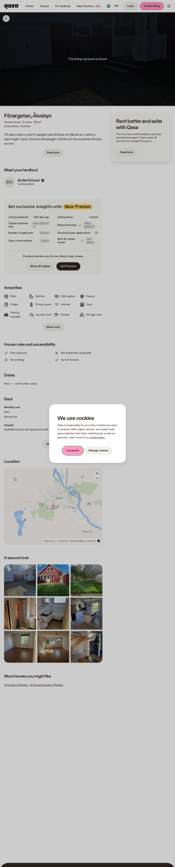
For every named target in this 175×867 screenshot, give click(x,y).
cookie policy (97, 437)
